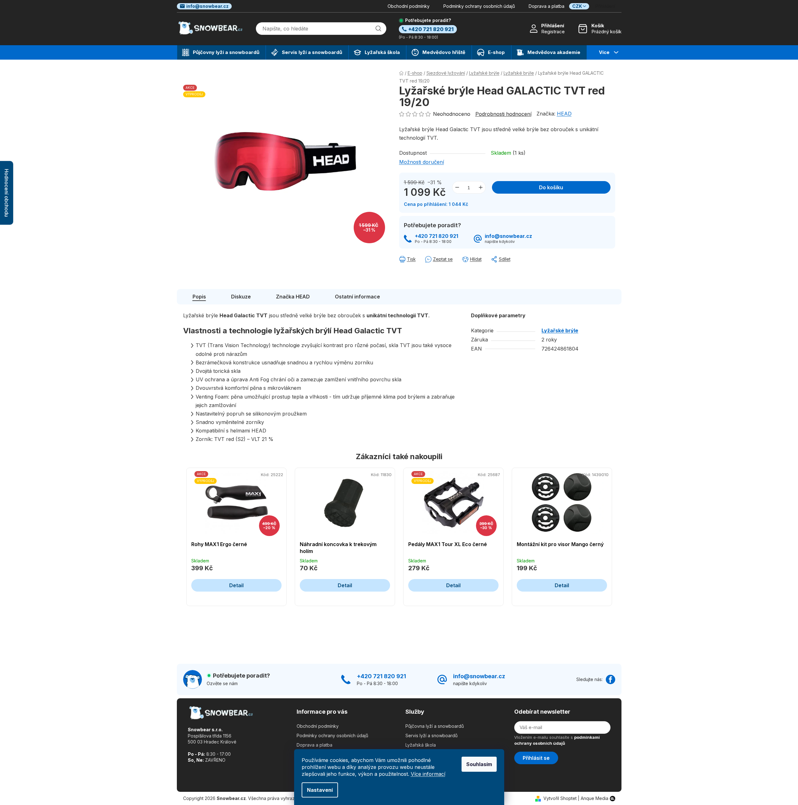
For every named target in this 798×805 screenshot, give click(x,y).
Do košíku (551, 187)
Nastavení (320, 790)
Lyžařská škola (420, 745)
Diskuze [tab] (241, 296)
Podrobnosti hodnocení (503, 114)
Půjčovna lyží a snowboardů (434, 726)
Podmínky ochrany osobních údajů (479, 6)
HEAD (564, 113)
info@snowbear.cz (207, 6)
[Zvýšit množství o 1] (480, 187)
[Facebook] (610, 679)
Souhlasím (479, 764)
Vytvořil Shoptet (560, 798)
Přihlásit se (536, 758)
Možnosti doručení (421, 162)
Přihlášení (552, 26)
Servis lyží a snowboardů (431, 735)
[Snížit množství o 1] (457, 187)
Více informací (428, 774)
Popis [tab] (199, 296)
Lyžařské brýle (560, 330)
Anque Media (594, 798)
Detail (236, 585)
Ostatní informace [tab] (357, 296)
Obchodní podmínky (409, 6)
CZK (577, 6)
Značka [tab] (293, 296)
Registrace (553, 32)
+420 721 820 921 (436, 236)
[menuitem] (221, 52)
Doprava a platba (546, 6)
